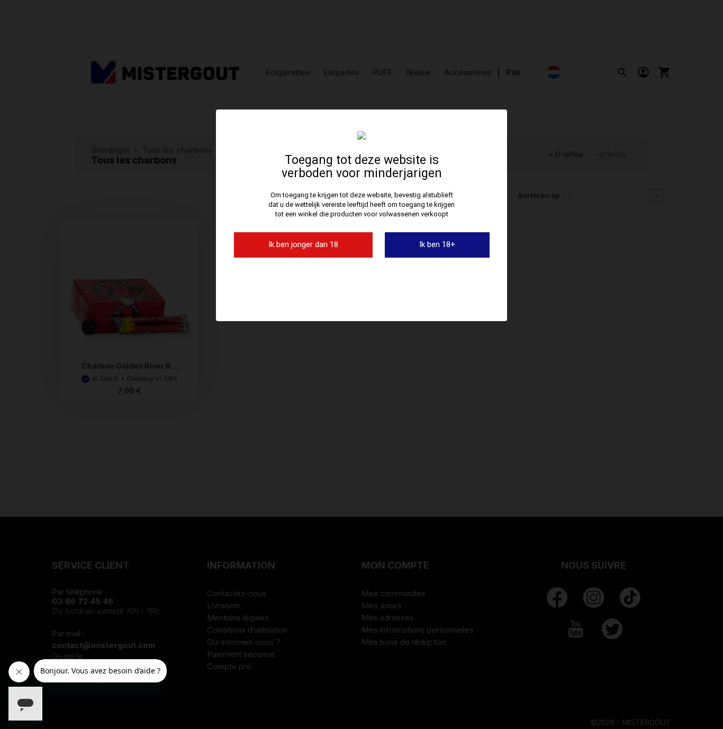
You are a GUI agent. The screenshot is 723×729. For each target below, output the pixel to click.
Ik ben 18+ (437, 244)
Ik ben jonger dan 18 (303, 244)
